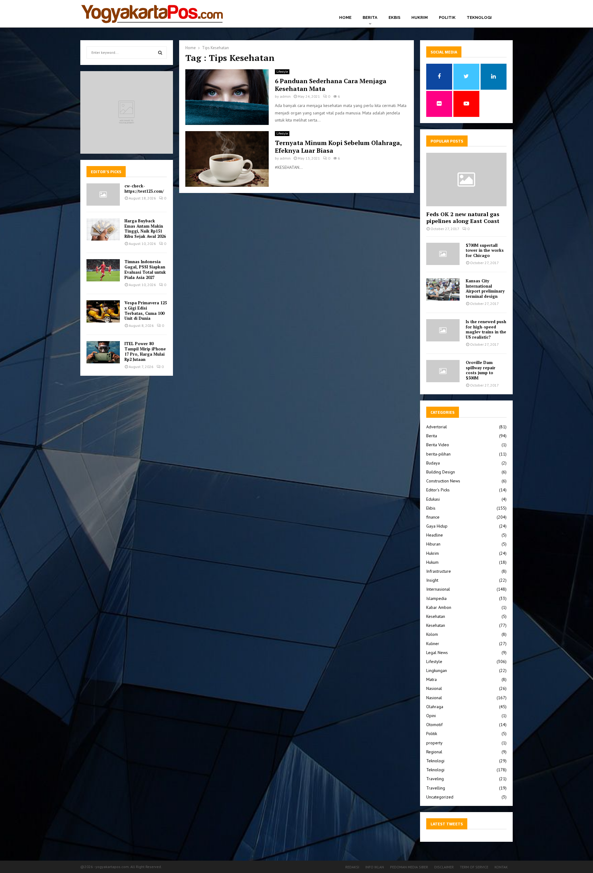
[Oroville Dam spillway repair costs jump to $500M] (443, 371)
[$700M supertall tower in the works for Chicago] (443, 254)
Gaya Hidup (437, 526)
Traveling (435, 778)
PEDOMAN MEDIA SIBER (409, 867)
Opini (431, 715)
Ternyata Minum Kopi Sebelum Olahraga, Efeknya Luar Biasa (338, 147)
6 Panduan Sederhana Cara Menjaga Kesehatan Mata (330, 85)
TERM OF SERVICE (474, 867)
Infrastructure (438, 571)
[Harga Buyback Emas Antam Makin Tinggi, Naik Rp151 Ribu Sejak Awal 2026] (103, 229)
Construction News (443, 481)
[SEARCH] (160, 52)
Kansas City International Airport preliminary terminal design (485, 288)
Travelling (435, 788)
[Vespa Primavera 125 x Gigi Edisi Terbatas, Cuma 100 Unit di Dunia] (103, 311)
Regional (434, 752)
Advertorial (436, 427)
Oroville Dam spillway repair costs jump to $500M (480, 370)
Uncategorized (439, 797)
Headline (434, 535)
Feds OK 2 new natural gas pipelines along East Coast (462, 217)
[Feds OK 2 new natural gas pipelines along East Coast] (466, 179)
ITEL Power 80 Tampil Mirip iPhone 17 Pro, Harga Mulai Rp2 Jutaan (145, 351)
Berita (370, 17)
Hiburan (433, 544)
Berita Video (437, 444)
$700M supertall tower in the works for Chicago (485, 250)
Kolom (432, 634)
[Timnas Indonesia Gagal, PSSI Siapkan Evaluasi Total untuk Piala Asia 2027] (103, 270)
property (434, 743)
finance (432, 517)
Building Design (440, 472)
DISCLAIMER (444, 867)
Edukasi (433, 499)
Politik (447, 17)
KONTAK (501, 867)
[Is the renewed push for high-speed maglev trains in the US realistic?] (443, 330)
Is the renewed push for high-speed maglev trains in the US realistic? (486, 329)
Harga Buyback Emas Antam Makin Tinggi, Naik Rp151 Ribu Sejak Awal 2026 (145, 228)
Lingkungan (436, 670)
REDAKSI (352, 867)
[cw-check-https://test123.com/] (103, 194)
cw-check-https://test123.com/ (144, 188)
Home (345, 17)
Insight (432, 580)
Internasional (438, 589)
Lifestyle (282, 72)
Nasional (434, 688)
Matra (431, 679)
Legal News (437, 652)
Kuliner (432, 643)
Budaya (433, 463)
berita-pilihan (438, 454)
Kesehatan (435, 616)
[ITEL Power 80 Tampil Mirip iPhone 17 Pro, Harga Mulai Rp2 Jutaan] (103, 352)
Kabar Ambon (438, 607)
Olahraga (434, 706)
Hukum (432, 562)
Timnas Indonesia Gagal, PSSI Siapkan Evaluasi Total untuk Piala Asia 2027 (145, 269)
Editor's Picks (438, 490)
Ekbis (394, 17)
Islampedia (436, 598)
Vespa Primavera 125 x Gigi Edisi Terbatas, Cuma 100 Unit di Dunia (145, 310)
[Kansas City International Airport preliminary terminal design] (443, 289)
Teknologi (479, 17)
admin (285, 96)
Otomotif (434, 724)
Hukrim (419, 17)
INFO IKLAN (374, 867)
